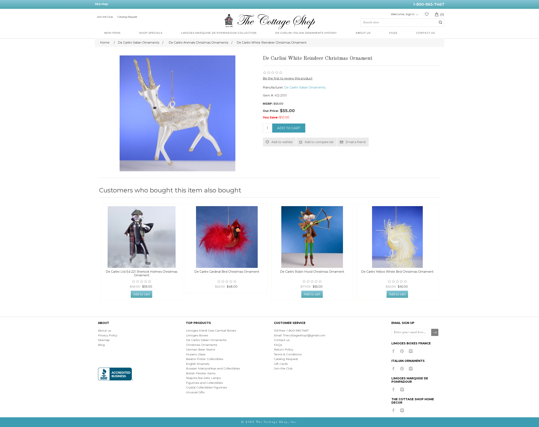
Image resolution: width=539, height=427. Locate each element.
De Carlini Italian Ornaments (305, 87)
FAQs (278, 344)
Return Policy (283, 349)
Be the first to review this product (287, 78)
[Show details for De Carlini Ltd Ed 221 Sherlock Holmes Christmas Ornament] (141, 237)
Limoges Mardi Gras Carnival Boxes (211, 330)
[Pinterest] (402, 351)
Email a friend (356, 142)
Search (440, 22)
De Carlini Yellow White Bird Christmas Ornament (397, 272)
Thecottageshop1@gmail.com (304, 335)
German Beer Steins (200, 349)
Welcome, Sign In (403, 14)
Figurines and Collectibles (204, 382)
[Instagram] (411, 351)
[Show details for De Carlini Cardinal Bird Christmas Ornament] (226, 237)
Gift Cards (281, 363)
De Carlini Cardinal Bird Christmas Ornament (226, 272)
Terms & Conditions (288, 354)
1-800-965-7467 (428, 4)
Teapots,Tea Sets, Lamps (203, 378)
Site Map (101, 4)
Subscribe (435, 332)
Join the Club (105, 16)
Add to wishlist (282, 142)
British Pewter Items (200, 373)
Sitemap (104, 340)
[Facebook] (393, 351)
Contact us (282, 340)
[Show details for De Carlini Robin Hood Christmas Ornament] (312, 237)
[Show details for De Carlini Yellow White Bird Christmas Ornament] (397, 237)
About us (104, 330)
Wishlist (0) (426, 14)
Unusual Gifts (195, 392)
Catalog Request (127, 16)
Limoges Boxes (197, 335)
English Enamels (197, 363)
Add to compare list (319, 142)
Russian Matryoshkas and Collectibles (213, 368)
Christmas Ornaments (201, 344)
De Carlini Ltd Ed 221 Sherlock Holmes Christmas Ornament (141, 273)
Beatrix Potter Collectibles (204, 359)
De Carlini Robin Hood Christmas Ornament (312, 272)
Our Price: (271, 111)
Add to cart (288, 128)
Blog (101, 344)
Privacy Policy (107, 335)
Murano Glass (195, 354)
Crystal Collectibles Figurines (206, 387)
